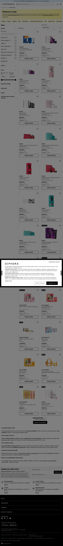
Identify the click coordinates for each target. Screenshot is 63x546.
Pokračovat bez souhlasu (54, 261)
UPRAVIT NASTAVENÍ (40, 283)
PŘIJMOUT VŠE (52, 283)
